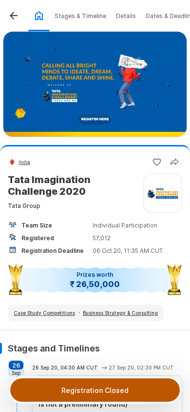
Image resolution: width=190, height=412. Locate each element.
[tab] (39, 15)
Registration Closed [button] (95, 390)
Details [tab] (126, 16)
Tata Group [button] (24, 205)
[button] (13, 15)
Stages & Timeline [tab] (80, 16)
